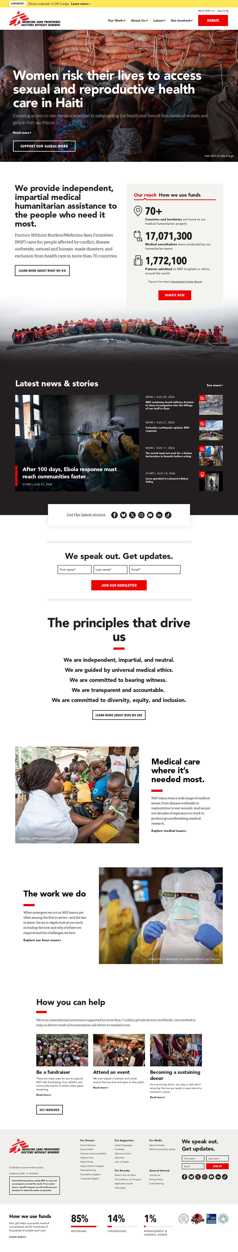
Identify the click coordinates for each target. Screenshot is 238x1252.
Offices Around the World (162, 1149)
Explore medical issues (168, 831)
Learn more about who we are (119, 715)
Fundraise (120, 1149)
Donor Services (88, 1145)
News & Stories (157, 1145)
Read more (21, 132)
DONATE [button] (213, 20)
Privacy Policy (156, 1179)
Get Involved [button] (50, 1110)
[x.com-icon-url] (132, 515)
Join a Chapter (122, 1161)
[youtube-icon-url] (150, 515)
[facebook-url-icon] (114, 515)
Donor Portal (86, 1149)
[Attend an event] (119, 1062)
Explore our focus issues (41, 940)
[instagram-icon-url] (141, 515)
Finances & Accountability (93, 1153)
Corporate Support (89, 1178)
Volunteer (119, 1157)
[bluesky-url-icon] (123, 515)
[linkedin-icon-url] (159, 515)
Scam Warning (156, 1183)
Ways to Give (87, 1157)
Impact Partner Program (92, 1166)
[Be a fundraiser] (62, 1065)
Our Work (115, 20)
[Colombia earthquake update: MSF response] (184, 430)
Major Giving (86, 1161)
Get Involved (180, 20)
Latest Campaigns (123, 1145)
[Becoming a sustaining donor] (176, 1066)
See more (214, 385)
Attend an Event (123, 1153)
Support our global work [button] (44, 146)
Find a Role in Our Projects (128, 1179)
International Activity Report (186, 281)
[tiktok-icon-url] (168, 515)
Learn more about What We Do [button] (42, 270)
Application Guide (124, 1183)
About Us (138, 20)
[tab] (145, 195)
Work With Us (206, 10)
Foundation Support (90, 1174)
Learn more (79, 4)
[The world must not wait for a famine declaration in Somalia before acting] (184, 456)
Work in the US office (125, 1175)
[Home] (36, 18)
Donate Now (174, 295)
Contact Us (154, 1175)
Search (221, 10)
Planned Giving (88, 1170)
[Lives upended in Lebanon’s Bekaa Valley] (184, 481)
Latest (158, 20)
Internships (120, 1187)
